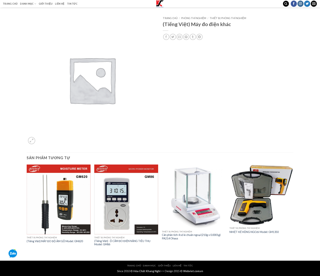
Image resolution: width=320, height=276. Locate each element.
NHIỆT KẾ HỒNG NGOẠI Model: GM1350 (254, 231)
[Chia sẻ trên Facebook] (166, 37)
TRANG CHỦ (10, 3)
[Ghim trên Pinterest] (186, 37)
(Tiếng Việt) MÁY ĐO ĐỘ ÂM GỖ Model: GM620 (55, 241)
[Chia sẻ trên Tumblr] (193, 37)
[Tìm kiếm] (286, 4)
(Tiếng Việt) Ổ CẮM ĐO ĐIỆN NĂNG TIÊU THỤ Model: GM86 (122, 242)
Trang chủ (170, 18)
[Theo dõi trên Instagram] (300, 4)
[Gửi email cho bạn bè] (179, 37)
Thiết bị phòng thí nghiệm (228, 18)
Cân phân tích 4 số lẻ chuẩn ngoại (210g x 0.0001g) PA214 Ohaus (191, 236)
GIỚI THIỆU (46, 3)
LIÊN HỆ (59, 3)
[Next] (293, 212)
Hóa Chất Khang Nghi (147, 271)
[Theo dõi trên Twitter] (307, 4)
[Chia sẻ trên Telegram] (199, 37)
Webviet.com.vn (193, 271)
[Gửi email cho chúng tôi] (314, 4)
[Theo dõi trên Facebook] (294, 4)
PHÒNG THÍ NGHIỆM (193, 18)
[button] (31, 140)
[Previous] (27, 212)
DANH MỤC (27, 3)
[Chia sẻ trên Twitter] (173, 37)
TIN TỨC (72, 3)
